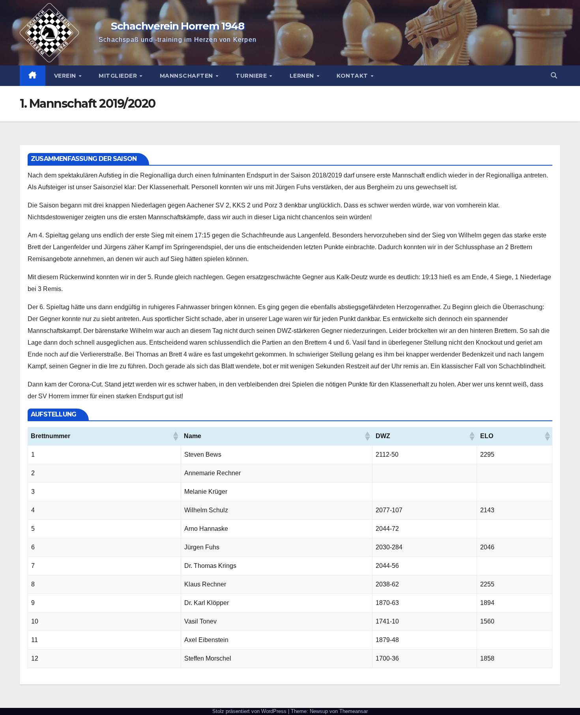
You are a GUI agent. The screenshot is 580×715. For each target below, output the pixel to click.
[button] (554, 75)
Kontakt (353, 75)
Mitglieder (119, 75)
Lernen (303, 75)
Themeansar (353, 711)
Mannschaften (187, 75)
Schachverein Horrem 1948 (177, 26)
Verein (66, 75)
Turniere (252, 75)
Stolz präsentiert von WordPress (250, 711)
